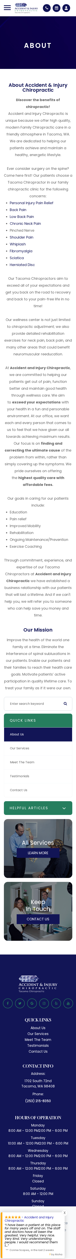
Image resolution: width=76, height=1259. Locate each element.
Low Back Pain (22, 216)
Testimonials (19, 776)
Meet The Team (22, 762)
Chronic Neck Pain (25, 223)
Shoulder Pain (21, 237)
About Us (17, 734)
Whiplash (18, 244)
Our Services (19, 748)
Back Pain (18, 209)
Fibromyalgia (21, 251)
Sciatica (17, 257)
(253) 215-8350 (38, 1101)
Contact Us (18, 790)
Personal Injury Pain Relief (31, 202)
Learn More (38, 852)
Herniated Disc (22, 264)
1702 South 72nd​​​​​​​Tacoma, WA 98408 (38, 1084)
